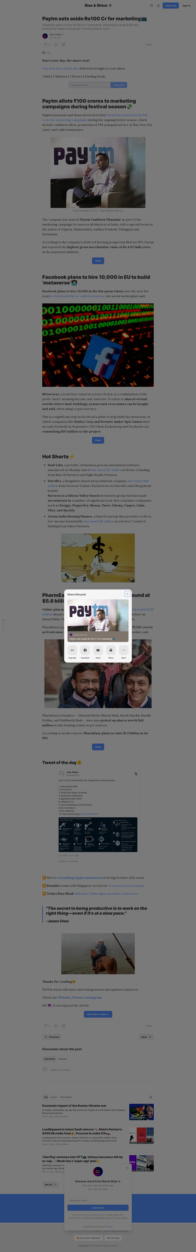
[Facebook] (85, 650)
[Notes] (111, 650)
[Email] (98, 650)
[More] (124, 650)
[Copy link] (72, 650)
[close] (127, 593)
